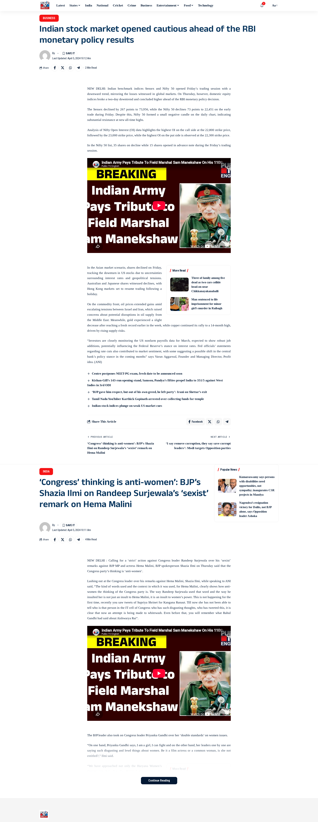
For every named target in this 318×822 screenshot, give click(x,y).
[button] (267, 5)
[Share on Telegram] (78, 67)
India (46, 471)
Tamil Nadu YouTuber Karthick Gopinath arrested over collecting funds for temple (148, 399)
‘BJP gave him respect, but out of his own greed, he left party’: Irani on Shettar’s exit (149, 392)
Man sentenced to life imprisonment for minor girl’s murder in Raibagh (206, 304)
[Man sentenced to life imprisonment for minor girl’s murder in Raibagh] (179, 304)
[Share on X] (62, 67)
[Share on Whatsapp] (70, 67)
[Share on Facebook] (54, 67)
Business (49, 18)
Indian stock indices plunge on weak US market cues (127, 406)
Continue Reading (159, 780)
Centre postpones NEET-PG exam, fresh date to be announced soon (137, 373)
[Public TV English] (44, 5)
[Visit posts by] (44, 55)
